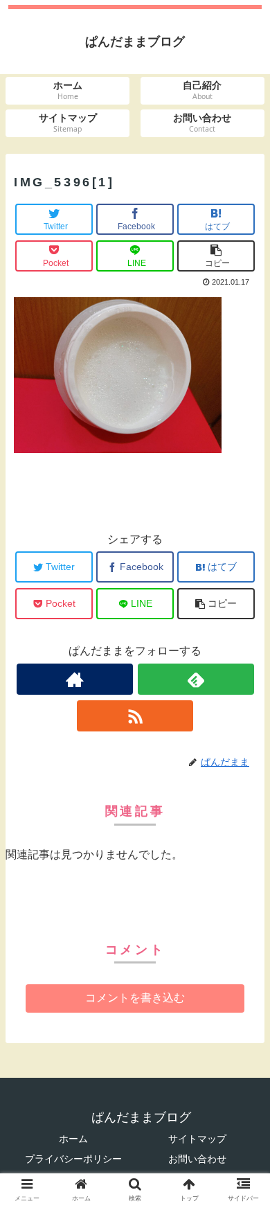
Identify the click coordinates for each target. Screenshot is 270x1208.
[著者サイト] (75, 679)
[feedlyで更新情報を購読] (196, 679)
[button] (243, 1128)
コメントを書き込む (135, 998)
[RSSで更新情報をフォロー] (135, 715)
